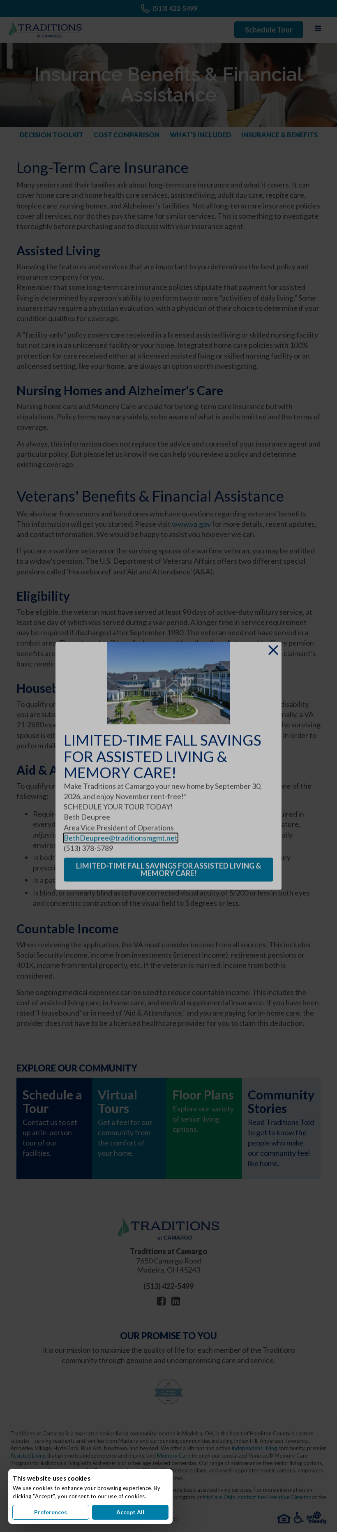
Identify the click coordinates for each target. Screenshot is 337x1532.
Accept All (130, 1512)
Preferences (50, 1512)
